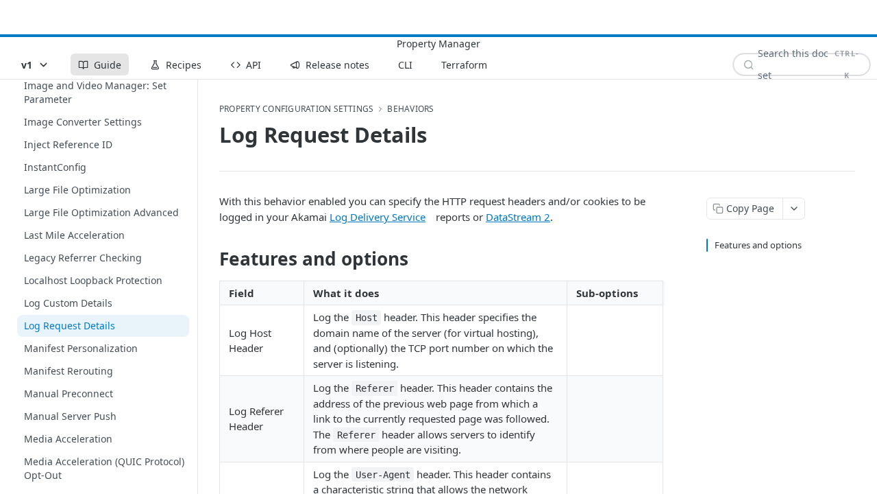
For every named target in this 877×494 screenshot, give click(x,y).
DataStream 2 (518, 217)
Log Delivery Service (377, 217)
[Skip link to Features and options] (210, 259)
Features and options (758, 245)
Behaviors (410, 109)
